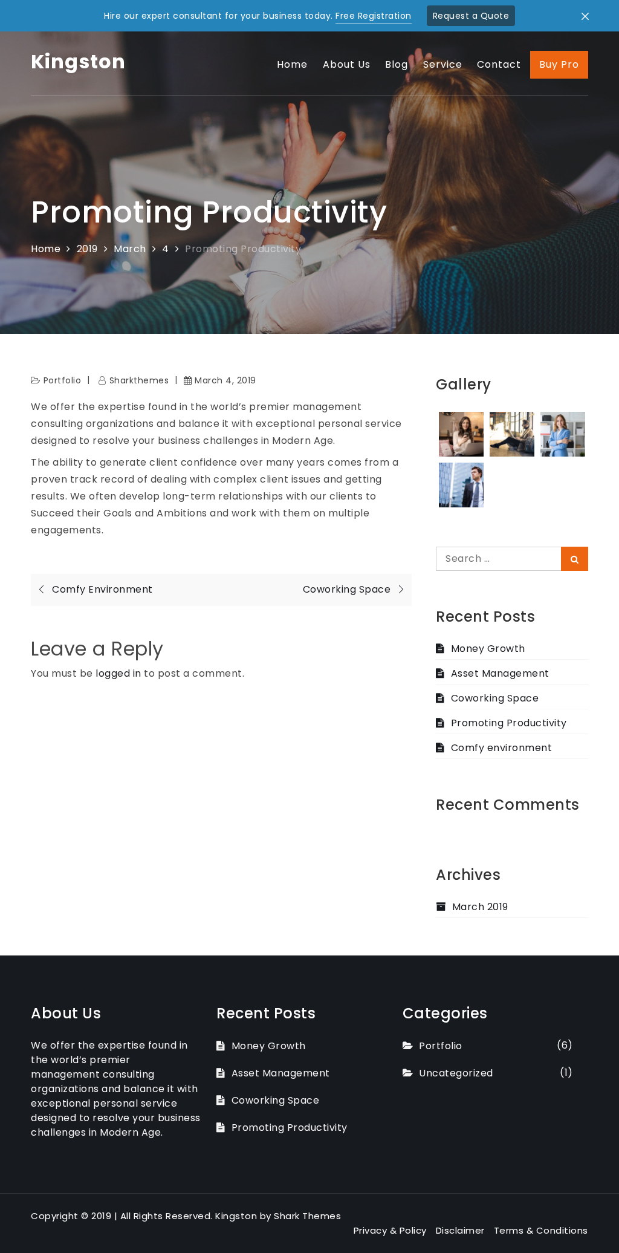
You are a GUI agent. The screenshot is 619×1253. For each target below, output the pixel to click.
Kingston (78, 61)
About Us (347, 64)
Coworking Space (495, 698)
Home (292, 64)
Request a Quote (471, 16)
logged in (118, 673)
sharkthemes (139, 380)
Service (442, 64)
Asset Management (500, 673)
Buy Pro (559, 64)
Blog (396, 64)
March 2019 (480, 907)
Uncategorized (456, 1073)
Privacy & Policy (390, 1230)
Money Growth (488, 649)
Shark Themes (307, 1215)
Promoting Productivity (509, 723)
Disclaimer (460, 1230)
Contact (499, 64)
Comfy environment (501, 748)
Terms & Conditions (541, 1230)
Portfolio (63, 380)
